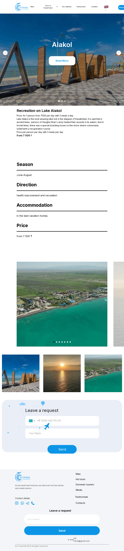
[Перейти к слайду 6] (67, 342)
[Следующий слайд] (118, 53)
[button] (62, 60)
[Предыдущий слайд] (5, 53)
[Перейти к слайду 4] (62, 342)
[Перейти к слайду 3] (65, 101)
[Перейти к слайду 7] (70, 342)
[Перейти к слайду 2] (62, 101)
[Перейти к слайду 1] (59, 101)
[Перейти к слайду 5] (64, 342)
